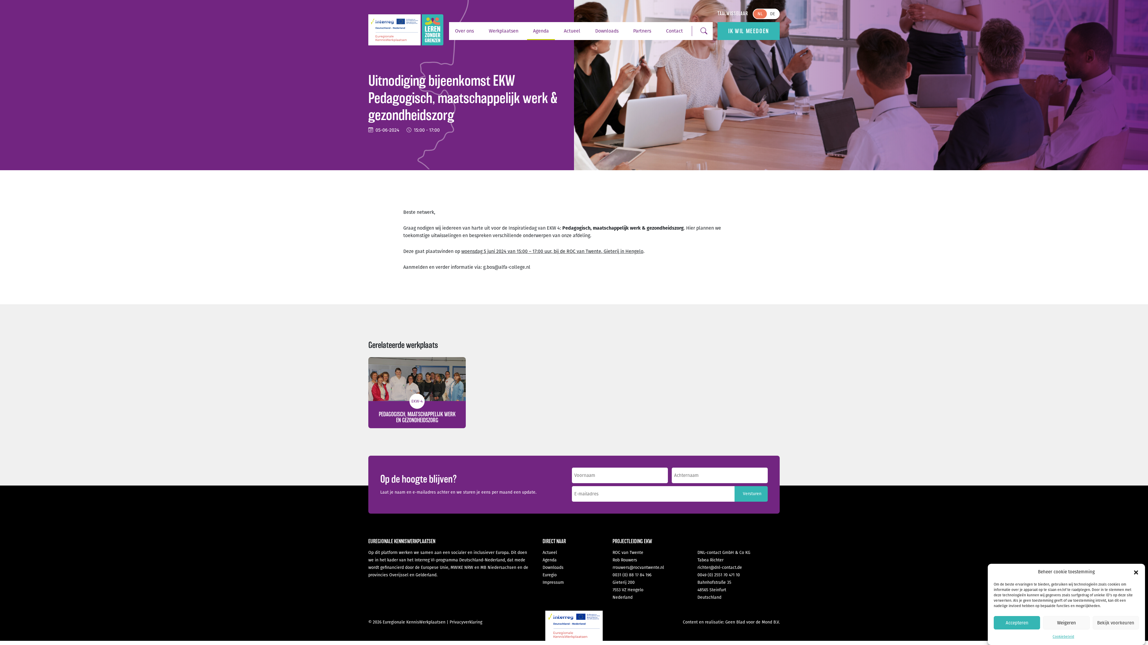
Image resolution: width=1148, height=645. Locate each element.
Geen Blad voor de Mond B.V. (752, 622)
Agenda (541, 31)
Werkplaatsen (503, 31)
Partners (642, 31)
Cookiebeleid (1063, 637)
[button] (1136, 572)
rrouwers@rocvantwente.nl (638, 567)
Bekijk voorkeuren (1115, 623)
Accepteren (1017, 623)
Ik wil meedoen (748, 31)
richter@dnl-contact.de (719, 567)
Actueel (572, 31)
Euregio (550, 575)
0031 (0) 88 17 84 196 (632, 575)
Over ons (464, 31)
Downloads (607, 31)
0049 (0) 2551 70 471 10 (718, 575)
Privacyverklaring (466, 622)
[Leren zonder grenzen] (432, 29)
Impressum (553, 582)
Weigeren (1066, 623)
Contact (674, 31)
